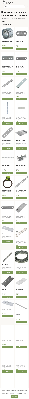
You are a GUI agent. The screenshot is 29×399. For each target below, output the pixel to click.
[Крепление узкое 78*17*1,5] (21, 107)
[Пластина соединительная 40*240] (21, 207)
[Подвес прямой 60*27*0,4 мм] (21, 331)
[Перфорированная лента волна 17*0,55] (7, 331)
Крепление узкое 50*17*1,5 (7, 66)
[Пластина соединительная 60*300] (7, 281)
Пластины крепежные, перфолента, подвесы (12, 20)
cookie (25, 393)
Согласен (14, 396)
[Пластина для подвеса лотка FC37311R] (21, 132)
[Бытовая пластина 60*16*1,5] (21, 58)
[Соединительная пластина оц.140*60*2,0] (21, 281)
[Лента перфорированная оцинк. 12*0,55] (7, 380)
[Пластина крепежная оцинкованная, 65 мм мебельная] (7, 207)
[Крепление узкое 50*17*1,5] (7, 58)
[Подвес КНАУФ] (7, 256)
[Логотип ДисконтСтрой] (7, 2)
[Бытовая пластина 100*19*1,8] (21, 83)
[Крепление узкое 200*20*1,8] (7, 107)
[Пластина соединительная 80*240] (21, 380)
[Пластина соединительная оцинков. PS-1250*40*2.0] (21, 306)
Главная (3, 18)
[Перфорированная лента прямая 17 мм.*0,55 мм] (21, 256)
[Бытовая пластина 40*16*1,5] (21, 33)
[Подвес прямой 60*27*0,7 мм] (21, 182)
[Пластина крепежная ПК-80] (7, 132)
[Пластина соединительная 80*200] (7, 356)
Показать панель (7, 24)
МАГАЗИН (18, 45)
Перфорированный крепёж (18, 18)
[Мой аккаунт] (27, 6)
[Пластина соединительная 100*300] (21, 356)
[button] (21, 49)
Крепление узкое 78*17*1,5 (21, 115)
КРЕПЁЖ (8, 18)
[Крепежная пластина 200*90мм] (7, 228)
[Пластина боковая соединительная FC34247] (7, 157)
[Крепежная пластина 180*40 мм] (7, 303)
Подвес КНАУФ (5, 264)
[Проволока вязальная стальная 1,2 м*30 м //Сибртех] (7, 182)
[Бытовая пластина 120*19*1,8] (7, 83)
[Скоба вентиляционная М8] (21, 157)
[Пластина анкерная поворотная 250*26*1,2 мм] (21, 231)
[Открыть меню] (1, 6)
